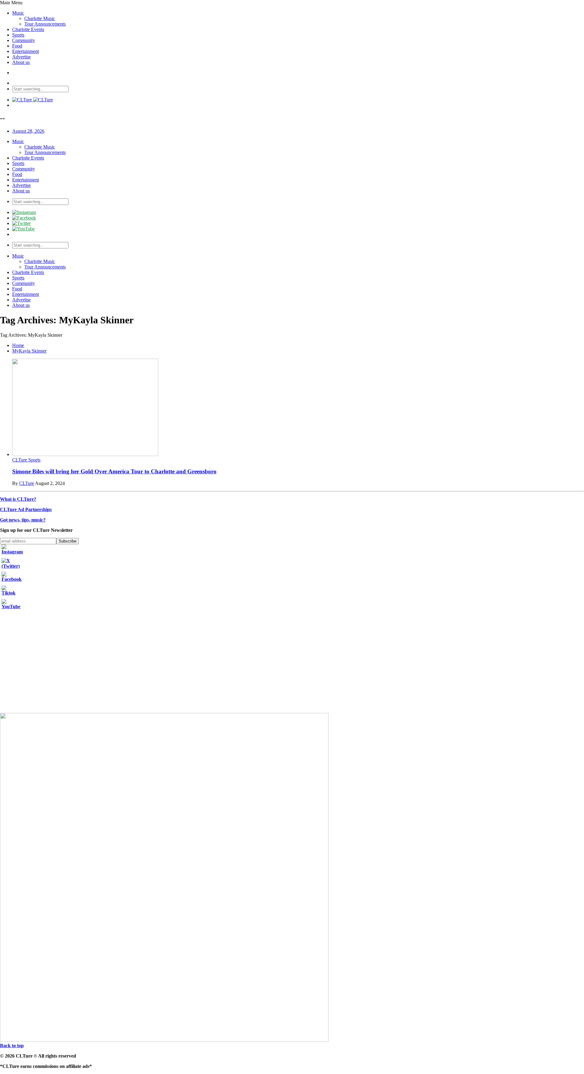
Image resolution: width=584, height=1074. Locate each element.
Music (18, 13)
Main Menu (11, 2)
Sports (18, 34)
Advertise (21, 56)
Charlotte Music (39, 18)
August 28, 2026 (28, 131)
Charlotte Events (28, 29)
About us (21, 62)
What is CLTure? (18, 499)
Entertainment (25, 51)
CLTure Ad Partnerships (26, 509)
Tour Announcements (45, 23)
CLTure (26, 483)
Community (23, 40)
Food (17, 45)
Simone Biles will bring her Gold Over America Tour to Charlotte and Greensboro (114, 471)
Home (18, 345)
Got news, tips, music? (23, 519)
